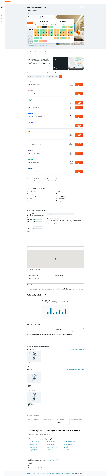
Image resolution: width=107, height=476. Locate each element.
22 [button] (38, 35)
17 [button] (43, 32)
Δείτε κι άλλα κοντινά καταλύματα (77, 349)
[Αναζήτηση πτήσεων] (1, 5)
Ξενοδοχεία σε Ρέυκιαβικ (69, 442)
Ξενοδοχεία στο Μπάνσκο (51, 441)
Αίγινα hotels (66, 449)
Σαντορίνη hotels (50, 450)
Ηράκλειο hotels (50, 449)
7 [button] (35, 29)
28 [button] (35, 37)
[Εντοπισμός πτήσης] (1, 15)
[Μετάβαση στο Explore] (1, 13)
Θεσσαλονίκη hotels (33, 449)
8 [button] (38, 29)
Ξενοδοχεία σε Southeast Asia (60, 473)
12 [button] (55, 32)
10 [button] (43, 29)
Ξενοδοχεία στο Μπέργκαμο (35, 447)
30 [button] (41, 37)
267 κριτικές (34, 10)
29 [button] (38, 37)
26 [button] (48, 35)
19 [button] (55, 35)
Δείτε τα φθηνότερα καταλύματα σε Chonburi (75, 369)
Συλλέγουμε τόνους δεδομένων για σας (36, 465)
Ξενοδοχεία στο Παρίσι (34, 442)
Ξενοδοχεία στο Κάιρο (34, 446)
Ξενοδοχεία (34, 473)
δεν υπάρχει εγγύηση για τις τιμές (51, 460)
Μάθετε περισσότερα (69, 178)
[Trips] (1, 18)
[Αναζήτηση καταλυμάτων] (1, 7)
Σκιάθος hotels (32, 450)
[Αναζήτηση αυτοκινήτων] (1, 10)
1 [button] (63, 27)
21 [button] (35, 35)
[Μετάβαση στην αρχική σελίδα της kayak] (7, 1)
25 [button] (46, 35)
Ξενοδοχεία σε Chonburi (70, 473)
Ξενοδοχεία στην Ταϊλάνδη (50, 473)
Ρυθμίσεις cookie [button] (30, 181)
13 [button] (51, 29)
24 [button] (43, 35)
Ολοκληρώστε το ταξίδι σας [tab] (45, 434)
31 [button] (68, 37)
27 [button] (51, 35)
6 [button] (51, 27)
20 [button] (51, 32)
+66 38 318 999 (30, 13)
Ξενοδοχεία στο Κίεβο (51, 444)
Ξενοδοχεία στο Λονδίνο (34, 444)
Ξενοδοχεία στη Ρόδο (68, 444)
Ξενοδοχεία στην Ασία (41, 473)
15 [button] (38, 32)
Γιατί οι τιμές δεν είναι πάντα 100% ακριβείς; (37, 467)
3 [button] (43, 27)
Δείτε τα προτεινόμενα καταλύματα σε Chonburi (74, 389)
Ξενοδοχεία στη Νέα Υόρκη (52, 447)
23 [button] (40, 35)
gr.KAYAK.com (29, 473)
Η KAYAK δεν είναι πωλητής (33, 463)
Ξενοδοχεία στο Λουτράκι (34, 441)
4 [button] (46, 27)
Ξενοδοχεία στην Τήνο (68, 446)
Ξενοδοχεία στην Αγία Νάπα (69, 441)
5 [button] (55, 29)
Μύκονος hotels (67, 447)
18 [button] (46, 32)
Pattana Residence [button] (30, 363)
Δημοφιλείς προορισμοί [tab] (33, 434)
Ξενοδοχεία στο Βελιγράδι (52, 446)
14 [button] (35, 32)
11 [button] (46, 29)
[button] (2, 2)
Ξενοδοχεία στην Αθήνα (51, 442)
